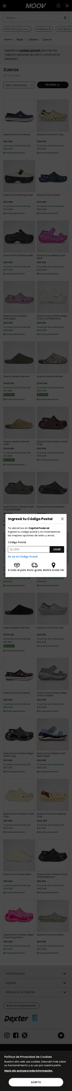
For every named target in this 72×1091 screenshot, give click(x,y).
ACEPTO (36, 1082)
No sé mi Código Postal (23, 556)
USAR (57, 549)
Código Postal (17, 542)
